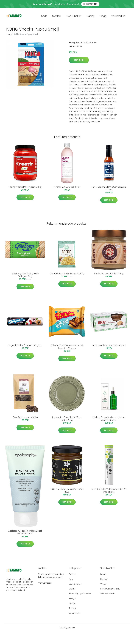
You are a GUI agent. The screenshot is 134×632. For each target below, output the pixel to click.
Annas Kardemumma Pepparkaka (109, 345)
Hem (8, 34)
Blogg (103, 15)
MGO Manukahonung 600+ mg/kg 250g (67, 490)
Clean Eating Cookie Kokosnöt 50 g (67, 273)
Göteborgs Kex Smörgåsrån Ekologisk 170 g (25, 275)
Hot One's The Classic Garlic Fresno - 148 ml (109, 188)
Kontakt (104, 579)
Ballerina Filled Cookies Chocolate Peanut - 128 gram (67, 346)
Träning (90, 15)
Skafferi (56, 15)
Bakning (72, 574)
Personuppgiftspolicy (110, 589)
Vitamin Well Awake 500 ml (67, 187)
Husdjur (72, 598)
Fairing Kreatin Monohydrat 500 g (25, 187)
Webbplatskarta (107, 593)
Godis (44, 15)
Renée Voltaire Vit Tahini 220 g (108, 273)
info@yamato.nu (45, 583)
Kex (95, 42)
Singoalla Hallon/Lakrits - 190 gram (25, 345)
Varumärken (118, 15)
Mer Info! (78, 60)
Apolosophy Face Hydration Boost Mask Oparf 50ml (25, 532)
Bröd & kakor (73, 15)
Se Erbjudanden (90, 4)
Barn (71, 579)
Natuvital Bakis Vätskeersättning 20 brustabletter (109, 490)
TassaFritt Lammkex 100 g (25, 417)
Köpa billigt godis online (80, 593)
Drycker (72, 589)
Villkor (103, 584)
